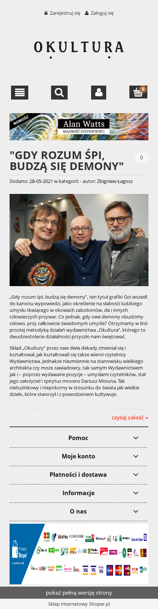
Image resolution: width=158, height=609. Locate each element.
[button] (19, 93)
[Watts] (79, 126)
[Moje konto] (98, 93)
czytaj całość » (130, 417)
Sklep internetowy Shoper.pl (79, 604)
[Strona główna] (79, 46)
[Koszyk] (138, 92)
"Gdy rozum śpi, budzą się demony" (67, 159)
